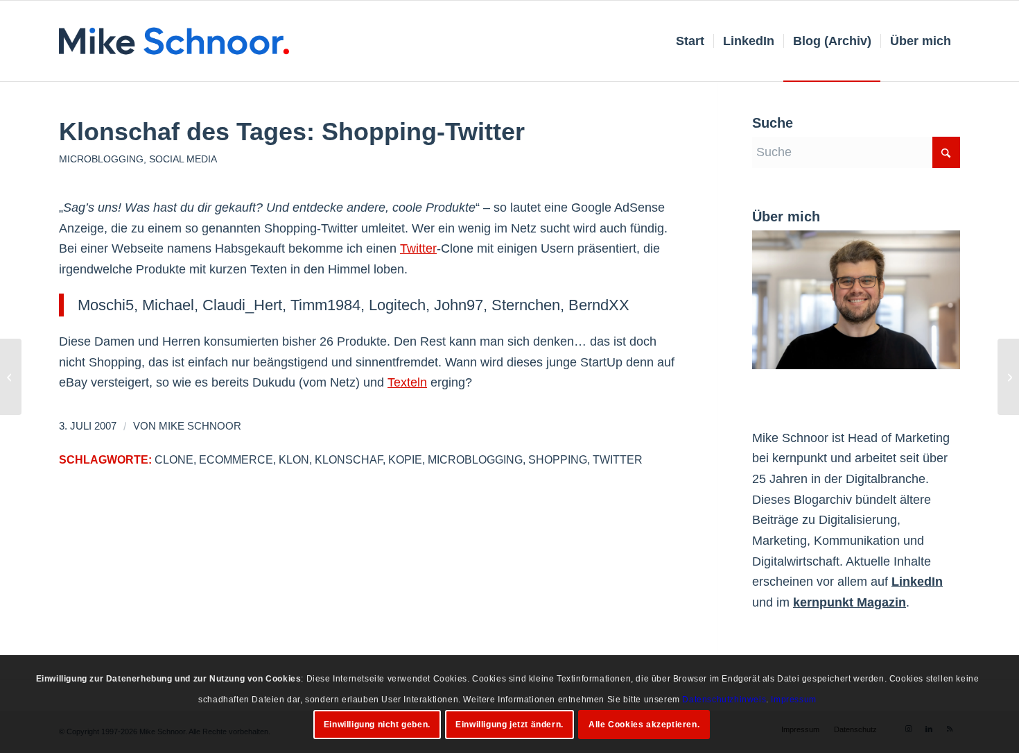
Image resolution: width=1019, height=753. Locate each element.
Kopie (405, 459)
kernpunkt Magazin (849, 602)
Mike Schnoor (200, 426)
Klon (294, 459)
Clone (174, 459)
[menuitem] (690, 41)
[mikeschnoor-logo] (174, 41)
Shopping (557, 459)
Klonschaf (349, 459)
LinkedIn (917, 582)
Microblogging (101, 158)
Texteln (407, 382)
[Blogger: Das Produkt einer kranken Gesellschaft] (10, 377)
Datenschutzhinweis (724, 699)
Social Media (183, 158)
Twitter (418, 248)
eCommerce (236, 459)
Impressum (793, 699)
